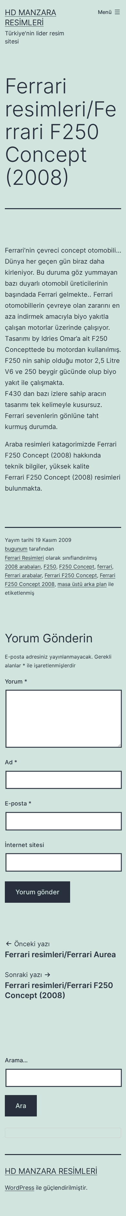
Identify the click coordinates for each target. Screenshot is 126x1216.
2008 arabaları (23, 566)
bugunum (16, 548)
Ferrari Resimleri (24, 557)
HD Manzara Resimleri (51, 1171)
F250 (50, 566)
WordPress (19, 1187)
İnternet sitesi (24, 844)
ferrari (104, 566)
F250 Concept (76, 566)
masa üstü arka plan (82, 584)
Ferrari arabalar (23, 575)
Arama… (16, 1060)
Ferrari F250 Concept (71, 575)
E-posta (18, 803)
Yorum (16, 681)
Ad (11, 762)
